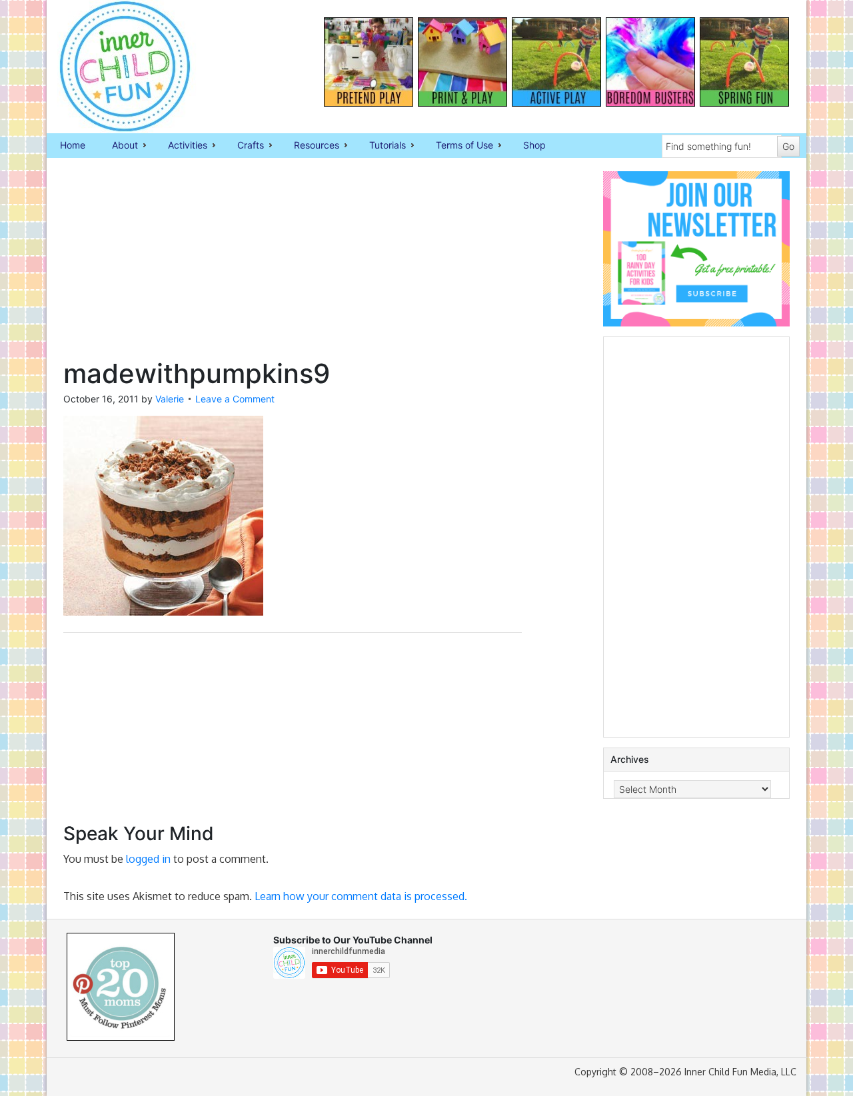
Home (72, 145)
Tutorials (381, 146)
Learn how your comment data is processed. (361, 896)
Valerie (169, 398)
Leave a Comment (235, 398)
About (118, 146)
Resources (310, 146)
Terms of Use (458, 146)
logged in (148, 858)
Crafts (244, 146)
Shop (534, 145)
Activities (181, 146)
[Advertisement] (292, 264)
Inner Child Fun (113, 66)
